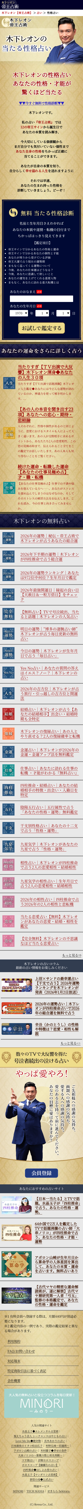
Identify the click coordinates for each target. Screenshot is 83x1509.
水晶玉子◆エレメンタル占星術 (40, 1431)
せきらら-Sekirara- (58, 1491)
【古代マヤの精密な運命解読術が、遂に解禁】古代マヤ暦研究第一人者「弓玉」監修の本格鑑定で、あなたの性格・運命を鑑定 (56, 1295)
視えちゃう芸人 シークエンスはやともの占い (40, 1436)
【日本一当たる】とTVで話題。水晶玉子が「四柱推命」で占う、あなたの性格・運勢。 (57, 1205)
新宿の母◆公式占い (41, 1479)
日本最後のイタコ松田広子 (27, 1446)
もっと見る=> (70, 1043)
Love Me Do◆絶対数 (28, 1441)
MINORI (18, 1491)
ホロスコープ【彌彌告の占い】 (40, 1465)
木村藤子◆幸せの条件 (53, 1450)
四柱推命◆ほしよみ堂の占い (40, 1470)
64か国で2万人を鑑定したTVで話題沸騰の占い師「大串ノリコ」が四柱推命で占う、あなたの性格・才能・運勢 (57, 1232)
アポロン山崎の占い (25, 1450)
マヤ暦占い (28, 1460)
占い (39, 13)
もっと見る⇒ (71, 955)
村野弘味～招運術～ (57, 1446)
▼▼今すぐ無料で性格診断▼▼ (41, 103)
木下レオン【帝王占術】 (17, 13)
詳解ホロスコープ (48, 1460)
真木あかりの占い (54, 1441)
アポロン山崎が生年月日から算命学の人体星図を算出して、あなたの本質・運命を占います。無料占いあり (56, 1264)
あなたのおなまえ (23, 292)
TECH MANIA (35, 1491)
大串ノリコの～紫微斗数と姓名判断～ (40, 1455)
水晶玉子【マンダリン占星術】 (40, 1474)
